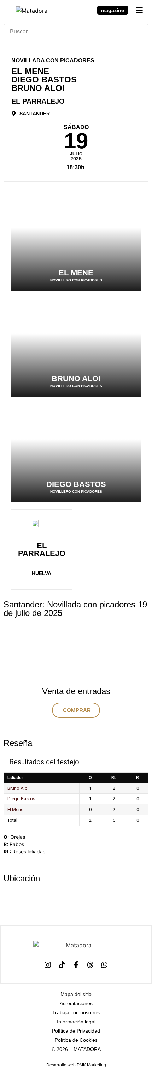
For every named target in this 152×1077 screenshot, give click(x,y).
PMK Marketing (91, 1065)
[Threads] (90, 965)
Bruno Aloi (18, 788)
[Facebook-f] (76, 965)
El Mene (15, 809)
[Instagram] (48, 965)
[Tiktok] (62, 965)
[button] (139, 10)
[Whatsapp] (104, 965)
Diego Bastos (21, 798)
